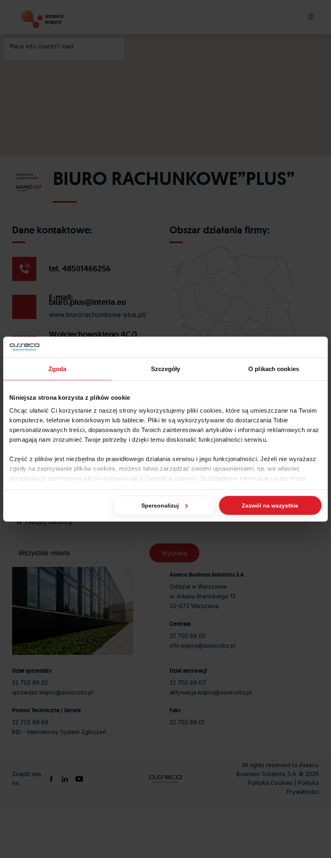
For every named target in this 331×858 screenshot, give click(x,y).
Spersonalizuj (160, 505)
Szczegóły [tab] (165, 368)
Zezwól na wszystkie (270, 505)
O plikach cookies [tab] (273, 368)
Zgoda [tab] (57, 368)
